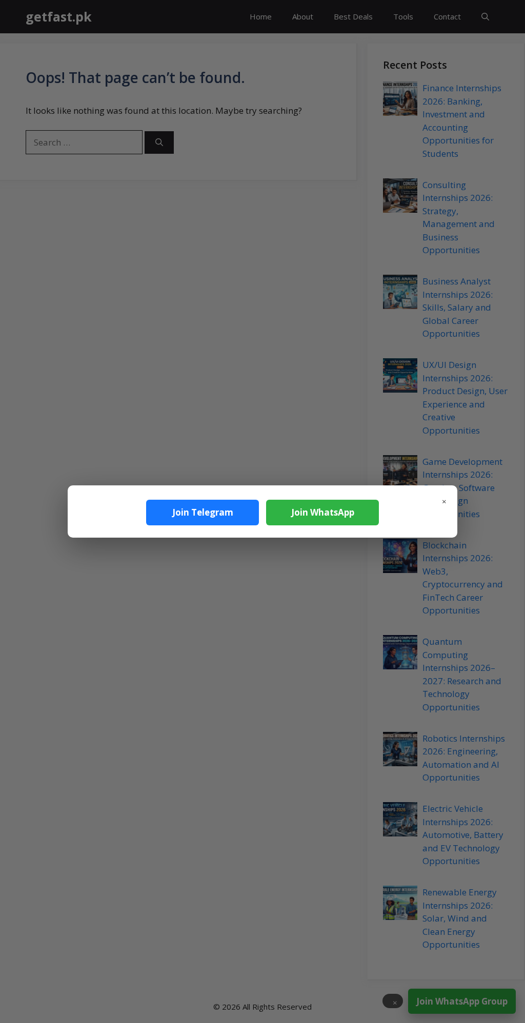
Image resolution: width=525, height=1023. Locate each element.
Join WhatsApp (322, 512)
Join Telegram (202, 512)
